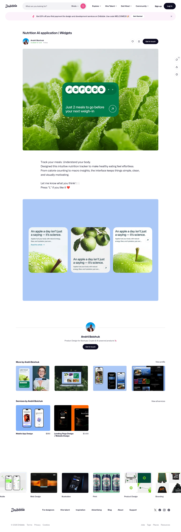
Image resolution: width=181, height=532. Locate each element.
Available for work (36, 42)
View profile (160, 362)
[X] (155, 510)
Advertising (97, 510)
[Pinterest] (169, 510)
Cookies (46, 525)
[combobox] (46, 6)
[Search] (83, 6)
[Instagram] (164, 510)
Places (156, 525)
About (120, 510)
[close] (171, 16)
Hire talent (65, 510)
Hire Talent (110, 6)
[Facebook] (160, 510)
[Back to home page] (11, 6)
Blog (110, 510)
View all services (158, 401)
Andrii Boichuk (37, 40)
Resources (165, 525)
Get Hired (125, 6)
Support (133, 510)
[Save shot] (139, 41)
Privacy (37, 525)
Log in (169, 6)
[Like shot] (132, 41)
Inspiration (80, 510)
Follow (45, 43)
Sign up (158, 6)
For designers (48, 510)
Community (141, 6)
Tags (149, 525)
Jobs (143, 525)
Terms (29, 525)
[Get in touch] (34, 386)
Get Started (137, 16)
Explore (95, 6)
